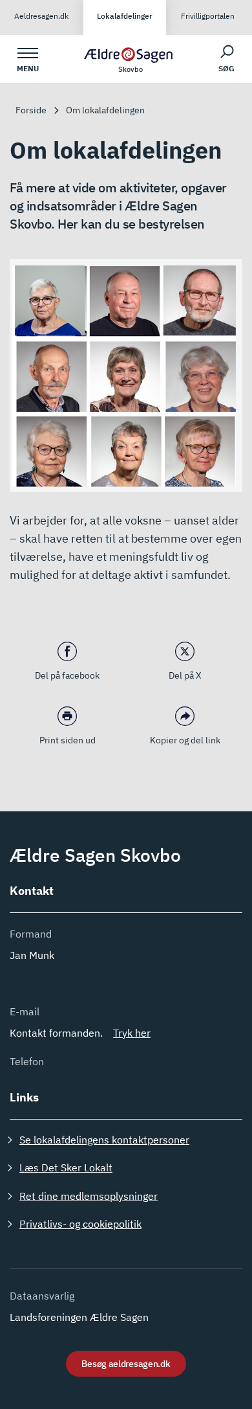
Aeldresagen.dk (41, 16)
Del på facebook (67, 675)
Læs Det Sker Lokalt (65, 1167)
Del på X (185, 675)
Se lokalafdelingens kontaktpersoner (104, 1139)
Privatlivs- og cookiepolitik (80, 1223)
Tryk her (132, 1032)
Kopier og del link (185, 740)
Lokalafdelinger (124, 16)
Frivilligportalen (208, 16)
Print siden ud (67, 740)
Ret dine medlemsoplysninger (88, 1195)
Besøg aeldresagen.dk (125, 1364)
